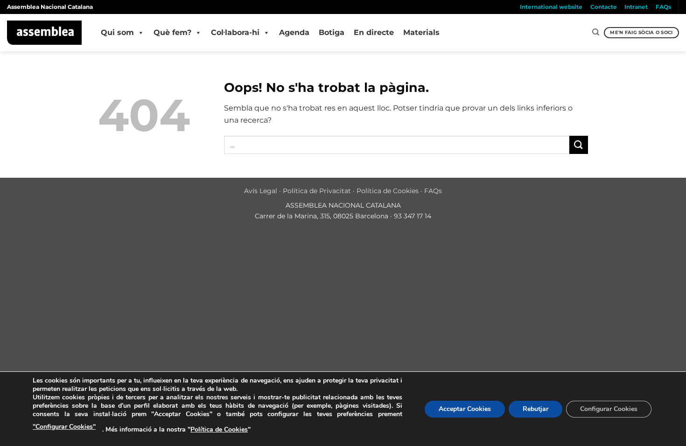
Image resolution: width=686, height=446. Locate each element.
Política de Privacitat (317, 191)
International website (551, 6)
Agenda (294, 32)
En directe (374, 32)
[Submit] (578, 145)
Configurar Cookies (608, 408)
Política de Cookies (388, 191)
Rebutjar (535, 408)
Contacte (603, 6)
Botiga (331, 32)
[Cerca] (596, 32)
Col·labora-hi (235, 32)
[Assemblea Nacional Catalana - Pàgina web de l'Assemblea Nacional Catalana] (44, 32)
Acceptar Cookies (465, 408)
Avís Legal (260, 191)
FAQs (663, 6)
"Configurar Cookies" (64, 426)
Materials (421, 32)
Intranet (636, 6)
